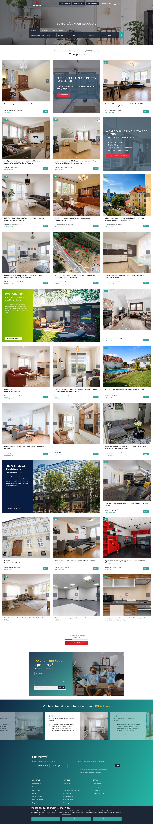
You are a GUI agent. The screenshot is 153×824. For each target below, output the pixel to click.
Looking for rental (98, 793)
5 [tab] (129, 214)
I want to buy (97, 790)
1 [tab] (23, 157)
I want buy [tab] (34, 30)
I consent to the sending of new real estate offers (93, 769)
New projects (97, 787)
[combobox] (64, 35)
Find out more (40, 673)
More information (66, 814)
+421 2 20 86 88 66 (42, 766)
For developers (67, 793)
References (36, 790)
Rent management (68, 796)
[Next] (47, 81)
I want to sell (67, 784)
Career (34, 793)
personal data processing (94, 772)
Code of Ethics (37, 796)
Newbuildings (58, 30)
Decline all (76, 818)
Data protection (37, 800)
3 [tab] (26, 157)
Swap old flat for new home (71, 790)
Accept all (46, 818)
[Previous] (5, 81)
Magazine (35, 803)
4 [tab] (27, 157)
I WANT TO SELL (63, 95)
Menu (118, 4)
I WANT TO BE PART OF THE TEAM (117, 156)
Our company (36, 784)
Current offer (97, 784)
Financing (66, 803)
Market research (68, 800)
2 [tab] (75, 157)
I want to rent (67, 787)
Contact (35, 787)
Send (117, 766)
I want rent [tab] (45, 30)
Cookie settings (107, 818)
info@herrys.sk (60, 766)
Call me (61, 687)
